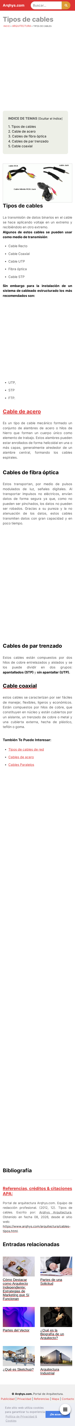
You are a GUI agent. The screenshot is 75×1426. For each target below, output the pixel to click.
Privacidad (24, 1399)
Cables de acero (21, 757)
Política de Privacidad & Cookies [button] (21, 1418)
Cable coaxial (20, 146)
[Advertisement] (37, 70)
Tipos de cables (22, 127)
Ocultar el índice (50, 118)
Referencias (41, 1399)
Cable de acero (22, 131)
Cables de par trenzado (28, 141)
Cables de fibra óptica (27, 136)
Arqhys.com (13, 5)
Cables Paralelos (21, 765)
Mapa (55, 1399)
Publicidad (8, 1399)
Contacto (68, 1399)
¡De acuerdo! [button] (58, 1414)
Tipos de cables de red (26, 750)
